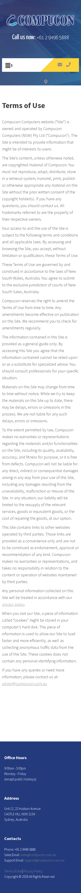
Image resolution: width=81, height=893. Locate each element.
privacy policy (13, 604)
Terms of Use (12, 871)
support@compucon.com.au (44, 860)
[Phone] (68, 68)
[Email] (60, 68)
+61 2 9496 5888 (53, 37)
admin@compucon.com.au (24, 683)
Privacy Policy (33, 871)
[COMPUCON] (40, 20)
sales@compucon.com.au (38, 855)
